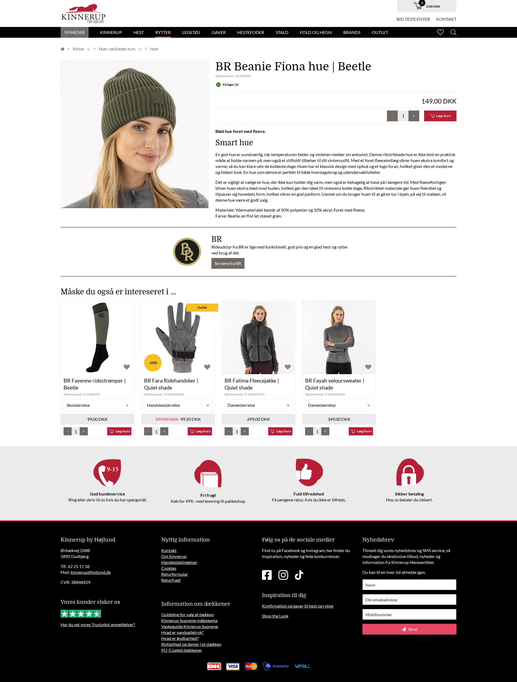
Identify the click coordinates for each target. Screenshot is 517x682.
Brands (351, 32)
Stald (282, 32)
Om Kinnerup (174, 556)
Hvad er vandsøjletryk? (182, 632)
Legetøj (191, 32)
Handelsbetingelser (179, 562)
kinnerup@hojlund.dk (91, 572)
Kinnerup (111, 32)
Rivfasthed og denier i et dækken (191, 644)
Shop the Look (275, 615)
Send (412, 629)
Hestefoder (250, 32)
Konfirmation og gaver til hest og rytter (298, 605)
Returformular (174, 574)
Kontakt (446, 19)
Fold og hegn (316, 32)
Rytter (163, 32)
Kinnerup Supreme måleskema (189, 620)
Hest (139, 32)
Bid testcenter (413, 19)
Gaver (219, 32)
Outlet (380, 32)
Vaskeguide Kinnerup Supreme (189, 626)
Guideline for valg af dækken (187, 614)
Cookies (168, 568)
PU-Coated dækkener (181, 650)
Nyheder (75, 32)
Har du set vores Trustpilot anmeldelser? (98, 624)
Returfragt (171, 580)
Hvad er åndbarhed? (179, 638)
